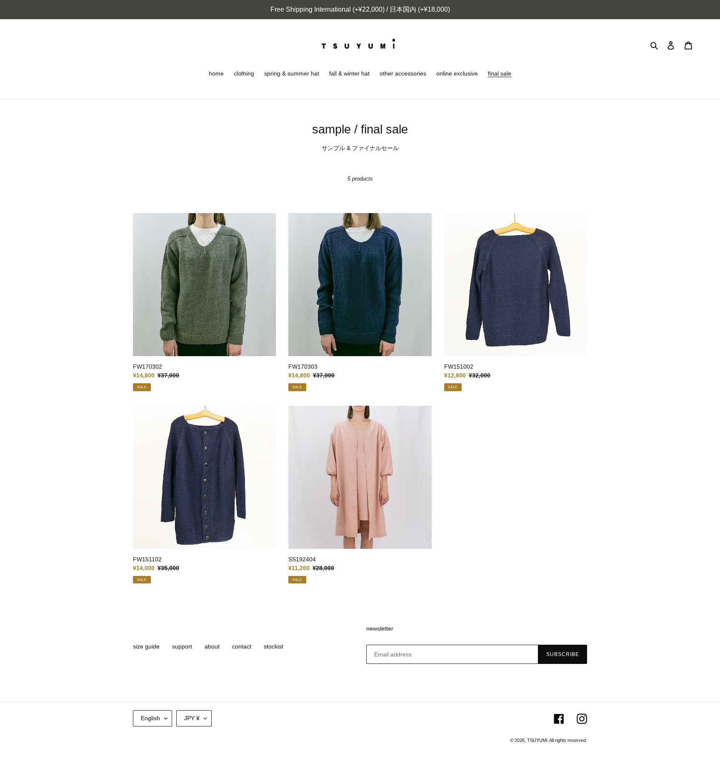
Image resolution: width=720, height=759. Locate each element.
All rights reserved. (568, 740)
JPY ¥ (192, 718)
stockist (273, 646)
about (212, 646)
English (150, 718)
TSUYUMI (537, 740)
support (182, 646)
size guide (146, 646)
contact (241, 646)
